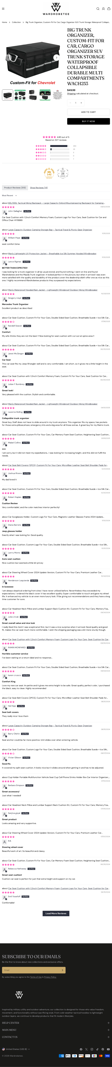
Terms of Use (36, 977)
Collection (16, 22)
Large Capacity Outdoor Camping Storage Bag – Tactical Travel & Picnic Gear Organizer (50, 229)
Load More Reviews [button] (56, 913)
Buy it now (88, 121)
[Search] (98, 8)
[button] (41, 146)
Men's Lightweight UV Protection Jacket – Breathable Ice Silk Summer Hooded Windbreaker (52, 253)
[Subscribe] (62, 970)
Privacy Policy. (50, 977)
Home (4, 22)
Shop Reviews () (39, 187)
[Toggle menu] (3, 8)
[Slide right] (56, 57)
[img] (56, 137)
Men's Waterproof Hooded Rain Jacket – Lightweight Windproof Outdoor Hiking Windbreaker (53, 290)
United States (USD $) (16, 1049)
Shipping (71, 93)
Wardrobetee (16, 1055)
